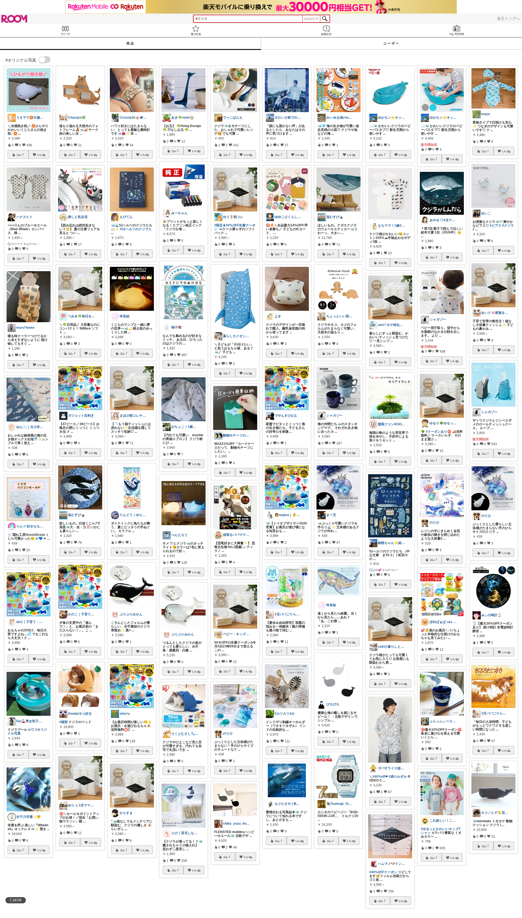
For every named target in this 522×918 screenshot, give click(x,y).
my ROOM (456, 30)
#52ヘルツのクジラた (136, 229)
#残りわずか (398, 776)
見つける (195, 30)
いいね (41, 154)
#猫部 (63, 722)
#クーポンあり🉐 (438, 431)
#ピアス (495, 225)
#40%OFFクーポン (383, 872)
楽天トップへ (508, 18)
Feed (65, 30)
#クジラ (508, 225)
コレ (19, 154)
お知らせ (326, 30)
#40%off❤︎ (380, 776)
